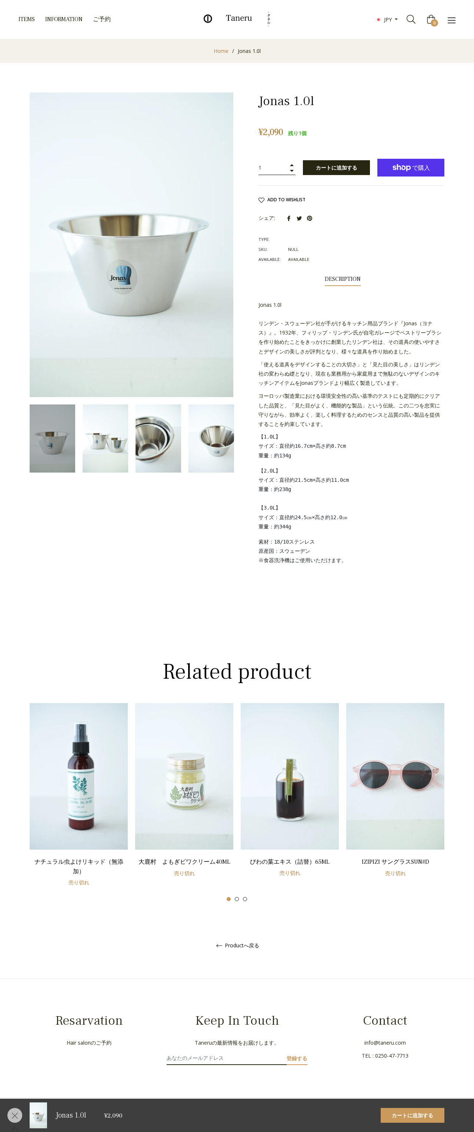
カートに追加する (412, 1115)
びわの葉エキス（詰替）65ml (290, 862)
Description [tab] (343, 279)
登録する (297, 1058)
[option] (78, 802)
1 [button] (229, 899)
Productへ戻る (241, 946)
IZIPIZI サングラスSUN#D (395, 862)
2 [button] (237, 899)
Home (221, 50)
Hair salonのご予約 (89, 1042)
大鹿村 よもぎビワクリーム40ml (184, 862)
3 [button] (245, 899)
